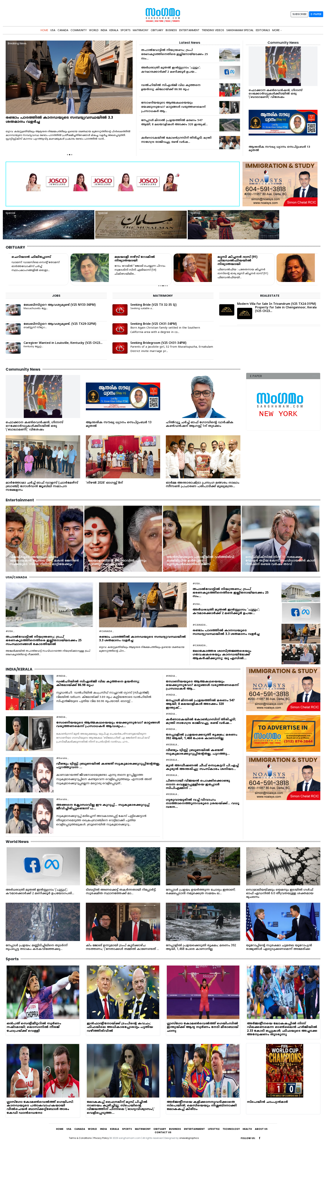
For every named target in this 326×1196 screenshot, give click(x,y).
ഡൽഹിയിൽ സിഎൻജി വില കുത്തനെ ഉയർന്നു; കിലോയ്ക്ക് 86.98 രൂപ (98, 683)
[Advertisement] (113, 1169)
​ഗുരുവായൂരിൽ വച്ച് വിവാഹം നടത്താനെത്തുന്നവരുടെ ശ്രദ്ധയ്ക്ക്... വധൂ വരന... (202, 803)
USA (52, 30)
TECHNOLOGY (231, 1129)
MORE (276, 30)
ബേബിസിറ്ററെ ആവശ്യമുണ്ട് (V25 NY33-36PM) (60, 305)
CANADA (63, 30)
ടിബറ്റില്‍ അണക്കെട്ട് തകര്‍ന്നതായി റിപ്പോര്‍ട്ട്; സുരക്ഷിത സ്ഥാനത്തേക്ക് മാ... (121, 891)
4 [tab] (165, 285)
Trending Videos (213, 30)
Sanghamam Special (240, 30)
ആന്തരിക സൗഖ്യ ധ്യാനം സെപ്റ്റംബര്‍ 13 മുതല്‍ (279, 148)
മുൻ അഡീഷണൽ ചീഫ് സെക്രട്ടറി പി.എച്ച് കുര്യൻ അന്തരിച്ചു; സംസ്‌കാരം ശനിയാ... (202, 767)
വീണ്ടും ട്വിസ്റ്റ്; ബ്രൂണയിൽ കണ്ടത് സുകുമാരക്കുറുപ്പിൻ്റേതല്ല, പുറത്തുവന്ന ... (108, 765)
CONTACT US (163, 1132)
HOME (44, 30)
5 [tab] (167, 285)
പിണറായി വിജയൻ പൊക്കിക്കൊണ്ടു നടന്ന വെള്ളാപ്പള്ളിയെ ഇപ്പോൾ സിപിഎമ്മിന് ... (198, 784)
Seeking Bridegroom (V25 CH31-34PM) (158, 343)
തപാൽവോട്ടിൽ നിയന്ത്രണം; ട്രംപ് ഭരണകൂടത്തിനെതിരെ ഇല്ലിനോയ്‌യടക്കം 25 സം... (174, 54)
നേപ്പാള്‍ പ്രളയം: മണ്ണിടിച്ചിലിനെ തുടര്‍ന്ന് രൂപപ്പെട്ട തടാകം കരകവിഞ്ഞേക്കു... (37, 947)
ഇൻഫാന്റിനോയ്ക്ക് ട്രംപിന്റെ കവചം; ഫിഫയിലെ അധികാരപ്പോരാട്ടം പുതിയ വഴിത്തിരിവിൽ (120, 1027)
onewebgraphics (189, 1138)
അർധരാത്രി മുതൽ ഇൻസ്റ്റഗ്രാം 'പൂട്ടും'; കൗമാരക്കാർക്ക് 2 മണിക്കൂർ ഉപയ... (226, 611)
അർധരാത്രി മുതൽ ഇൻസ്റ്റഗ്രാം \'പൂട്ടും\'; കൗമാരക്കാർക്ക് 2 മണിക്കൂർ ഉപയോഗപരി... (40, 891)
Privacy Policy (101, 1138)
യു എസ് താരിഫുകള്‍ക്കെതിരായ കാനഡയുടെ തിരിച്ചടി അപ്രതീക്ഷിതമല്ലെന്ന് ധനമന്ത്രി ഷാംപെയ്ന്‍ (61, 120)
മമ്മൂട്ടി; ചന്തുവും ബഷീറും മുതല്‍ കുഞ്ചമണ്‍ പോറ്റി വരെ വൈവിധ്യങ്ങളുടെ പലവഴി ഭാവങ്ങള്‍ (291, 560)
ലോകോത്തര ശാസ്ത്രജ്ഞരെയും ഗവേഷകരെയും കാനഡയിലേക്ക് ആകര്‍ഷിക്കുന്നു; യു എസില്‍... (222, 654)
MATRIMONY (140, 30)
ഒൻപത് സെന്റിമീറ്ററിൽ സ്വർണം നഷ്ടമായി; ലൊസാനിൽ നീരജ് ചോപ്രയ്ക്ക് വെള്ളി (34, 1027)
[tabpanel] (60, 269)
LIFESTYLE (214, 1129)
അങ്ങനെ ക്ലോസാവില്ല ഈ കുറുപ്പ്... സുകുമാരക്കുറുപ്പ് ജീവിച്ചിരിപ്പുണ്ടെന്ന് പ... (102, 806)
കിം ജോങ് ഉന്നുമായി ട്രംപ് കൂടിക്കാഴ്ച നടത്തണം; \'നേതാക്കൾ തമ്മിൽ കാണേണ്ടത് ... (122, 947)
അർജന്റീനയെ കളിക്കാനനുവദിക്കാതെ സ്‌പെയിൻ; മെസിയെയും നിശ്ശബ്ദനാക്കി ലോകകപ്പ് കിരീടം (202, 1105)
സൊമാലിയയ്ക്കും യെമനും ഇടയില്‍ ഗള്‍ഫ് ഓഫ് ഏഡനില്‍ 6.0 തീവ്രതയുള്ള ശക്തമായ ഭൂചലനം (279, 893)
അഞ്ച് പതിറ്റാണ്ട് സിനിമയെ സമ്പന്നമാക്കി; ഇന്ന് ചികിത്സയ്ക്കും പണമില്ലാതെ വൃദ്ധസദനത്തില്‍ (213, 560)
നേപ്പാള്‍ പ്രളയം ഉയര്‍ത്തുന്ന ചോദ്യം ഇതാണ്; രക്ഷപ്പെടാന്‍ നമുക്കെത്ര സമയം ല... (200, 891)
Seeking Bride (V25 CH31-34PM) (153, 324)
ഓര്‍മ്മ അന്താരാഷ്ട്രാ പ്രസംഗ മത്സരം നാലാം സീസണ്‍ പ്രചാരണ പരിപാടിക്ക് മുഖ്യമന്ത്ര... (202, 484)
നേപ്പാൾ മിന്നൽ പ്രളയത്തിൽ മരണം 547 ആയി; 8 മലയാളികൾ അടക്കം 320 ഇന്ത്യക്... (200, 704)
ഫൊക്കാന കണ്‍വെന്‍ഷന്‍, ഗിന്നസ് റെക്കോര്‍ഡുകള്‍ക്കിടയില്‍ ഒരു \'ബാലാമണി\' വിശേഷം (275, 94)
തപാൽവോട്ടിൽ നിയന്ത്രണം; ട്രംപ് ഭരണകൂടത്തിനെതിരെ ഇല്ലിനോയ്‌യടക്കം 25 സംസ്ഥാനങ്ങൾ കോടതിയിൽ (44, 640)
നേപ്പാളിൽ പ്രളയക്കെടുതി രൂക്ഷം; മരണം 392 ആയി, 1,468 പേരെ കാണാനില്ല (201, 736)
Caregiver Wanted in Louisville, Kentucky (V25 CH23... (63, 343)
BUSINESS (171, 30)
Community (79, 30)
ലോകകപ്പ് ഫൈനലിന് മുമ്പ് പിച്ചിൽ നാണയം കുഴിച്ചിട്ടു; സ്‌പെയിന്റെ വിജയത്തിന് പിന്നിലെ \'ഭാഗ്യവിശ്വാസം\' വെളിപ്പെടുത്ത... (121, 1107)
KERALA (113, 30)
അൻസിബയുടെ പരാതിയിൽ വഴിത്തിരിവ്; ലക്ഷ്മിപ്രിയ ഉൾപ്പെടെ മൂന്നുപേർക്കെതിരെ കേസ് (55, 560)
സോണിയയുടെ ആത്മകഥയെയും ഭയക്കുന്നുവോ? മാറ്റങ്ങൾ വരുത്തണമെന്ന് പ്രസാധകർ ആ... (173, 107)
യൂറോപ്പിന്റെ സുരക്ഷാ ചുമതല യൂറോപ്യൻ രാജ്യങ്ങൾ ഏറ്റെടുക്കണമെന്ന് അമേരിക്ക (279, 947)
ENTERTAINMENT (189, 30)
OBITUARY (157, 30)
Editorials (263, 30)
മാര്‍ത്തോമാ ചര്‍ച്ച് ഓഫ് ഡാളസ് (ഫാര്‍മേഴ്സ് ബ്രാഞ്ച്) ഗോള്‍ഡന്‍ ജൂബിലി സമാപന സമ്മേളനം (42, 486)
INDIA (104, 30)
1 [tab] (67, 154)
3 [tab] (71, 154)
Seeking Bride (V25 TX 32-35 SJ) (153, 305)
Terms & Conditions (80, 1138)
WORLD (93, 30)
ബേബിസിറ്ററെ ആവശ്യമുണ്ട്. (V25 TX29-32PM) (60, 324)
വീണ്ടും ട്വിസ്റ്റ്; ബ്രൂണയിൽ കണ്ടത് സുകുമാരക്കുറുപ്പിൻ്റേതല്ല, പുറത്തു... (198, 752)
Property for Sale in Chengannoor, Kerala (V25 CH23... (286, 309)
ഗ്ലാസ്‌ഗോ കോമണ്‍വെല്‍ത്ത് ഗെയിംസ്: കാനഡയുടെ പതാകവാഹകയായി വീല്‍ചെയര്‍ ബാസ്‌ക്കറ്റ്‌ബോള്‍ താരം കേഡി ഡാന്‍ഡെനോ (40, 1107)
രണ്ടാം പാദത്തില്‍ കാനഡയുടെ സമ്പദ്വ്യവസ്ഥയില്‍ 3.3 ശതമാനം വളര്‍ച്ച (142, 638)
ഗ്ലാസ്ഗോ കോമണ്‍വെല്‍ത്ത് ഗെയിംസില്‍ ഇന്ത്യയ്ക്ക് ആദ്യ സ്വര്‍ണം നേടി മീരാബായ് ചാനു (202, 1027)
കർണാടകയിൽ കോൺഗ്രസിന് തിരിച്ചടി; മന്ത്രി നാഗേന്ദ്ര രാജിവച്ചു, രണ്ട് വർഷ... (201, 721)
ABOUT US (261, 1129)
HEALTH (247, 1129)
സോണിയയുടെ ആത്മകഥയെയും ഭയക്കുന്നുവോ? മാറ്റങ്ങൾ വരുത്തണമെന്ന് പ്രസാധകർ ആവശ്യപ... (108, 724)
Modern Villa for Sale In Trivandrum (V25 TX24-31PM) (276, 304)
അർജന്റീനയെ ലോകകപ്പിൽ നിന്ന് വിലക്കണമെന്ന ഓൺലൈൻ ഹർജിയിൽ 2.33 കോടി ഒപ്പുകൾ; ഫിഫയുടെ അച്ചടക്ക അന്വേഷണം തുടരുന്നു (282, 1029)
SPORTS (126, 30)
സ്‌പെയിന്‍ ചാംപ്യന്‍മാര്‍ (267, 1102)
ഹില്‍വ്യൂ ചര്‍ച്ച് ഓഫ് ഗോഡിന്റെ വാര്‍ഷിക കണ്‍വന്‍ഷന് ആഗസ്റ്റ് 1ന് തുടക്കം (199, 424)
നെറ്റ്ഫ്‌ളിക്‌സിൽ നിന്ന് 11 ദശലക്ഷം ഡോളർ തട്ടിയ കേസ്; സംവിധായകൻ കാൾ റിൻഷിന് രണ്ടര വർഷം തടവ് (135, 560)
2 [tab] (69, 154)
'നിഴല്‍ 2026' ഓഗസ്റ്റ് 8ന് (104, 483)
